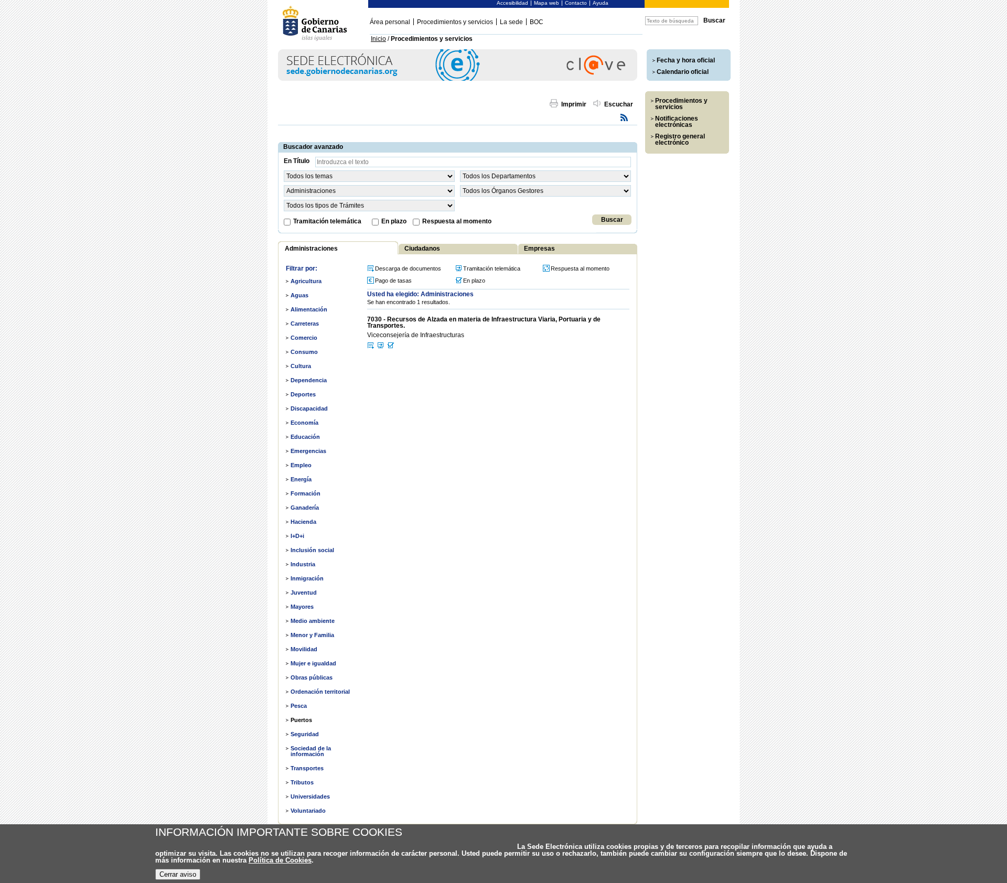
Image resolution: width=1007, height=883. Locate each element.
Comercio (304, 338)
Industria (303, 564)
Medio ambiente (313, 621)
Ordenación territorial (320, 691)
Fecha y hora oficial (686, 60)
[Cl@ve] (457, 79)
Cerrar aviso (177, 874)
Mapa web (546, 3)
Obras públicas (312, 677)
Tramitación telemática (327, 221)
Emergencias (308, 451)
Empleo (301, 465)
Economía (304, 422)
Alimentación (309, 309)
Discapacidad (309, 408)
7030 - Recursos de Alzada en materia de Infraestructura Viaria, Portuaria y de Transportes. (484, 322)
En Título (296, 161)
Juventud (304, 592)
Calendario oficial (683, 72)
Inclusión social (312, 550)
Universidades (310, 796)
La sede (511, 22)
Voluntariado (308, 810)
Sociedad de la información (311, 751)
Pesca (299, 706)
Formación (305, 493)
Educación (305, 437)
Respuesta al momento (456, 221)
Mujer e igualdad (313, 663)
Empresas (539, 248)
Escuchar (618, 104)
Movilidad (304, 649)
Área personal (390, 22)
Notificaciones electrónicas (676, 121)
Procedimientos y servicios (455, 22)
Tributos (302, 782)
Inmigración (307, 578)
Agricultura (306, 281)
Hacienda (303, 522)
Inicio (378, 38)
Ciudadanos (422, 248)
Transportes (307, 768)
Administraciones (311, 248)
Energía (301, 479)
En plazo (393, 221)
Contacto (576, 3)
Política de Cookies (280, 860)
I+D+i (297, 536)
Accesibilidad (512, 3)
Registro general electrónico (680, 139)
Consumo (304, 352)
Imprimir (573, 104)
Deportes (303, 394)
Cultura (301, 366)
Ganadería (305, 507)
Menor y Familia (312, 635)
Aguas (299, 295)
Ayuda (600, 3)
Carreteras (305, 323)
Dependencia (309, 380)
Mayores (302, 607)
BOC (536, 22)
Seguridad (305, 734)
